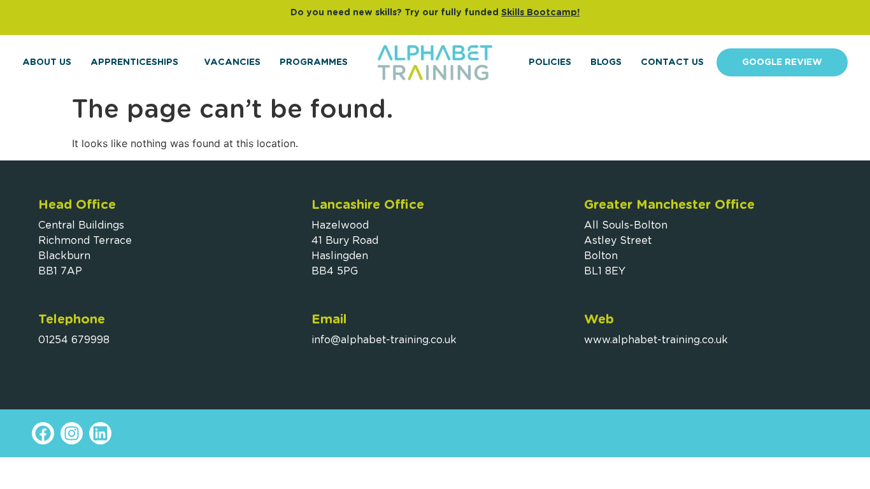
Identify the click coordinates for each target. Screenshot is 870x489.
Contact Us (672, 62)
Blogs (606, 62)
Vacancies (232, 62)
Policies (550, 62)
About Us (46, 62)
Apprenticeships (134, 62)
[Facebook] (43, 433)
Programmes (314, 62)
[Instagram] (72, 433)
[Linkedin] (100, 433)
